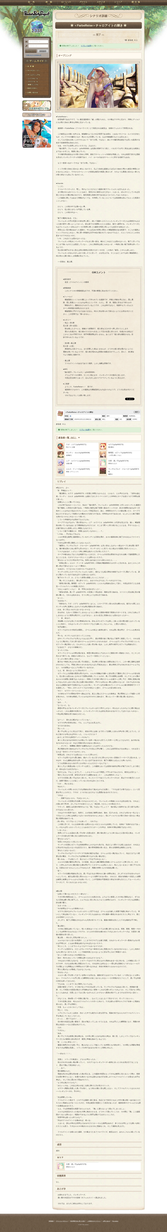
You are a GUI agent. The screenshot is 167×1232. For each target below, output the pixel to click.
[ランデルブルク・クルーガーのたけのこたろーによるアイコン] (103, 473)
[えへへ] (103, 449)
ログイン (31, 51)
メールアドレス (25, 42)
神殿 (48, 3)
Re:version (115, 1221)
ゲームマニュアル (36, 75)
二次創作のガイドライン (94, 1221)
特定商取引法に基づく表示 (77, 1221)
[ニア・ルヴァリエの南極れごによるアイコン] (61, 465)
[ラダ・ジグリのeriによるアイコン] (61, 449)
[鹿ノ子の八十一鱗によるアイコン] (103, 465)
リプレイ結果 (86, 46)
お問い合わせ (36, 93)
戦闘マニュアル (36, 84)
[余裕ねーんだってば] (61, 457)
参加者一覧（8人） (67, 437)
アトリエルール (36, 81)
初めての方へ (36, 88)
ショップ (118, 3)
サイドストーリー (36, 71)
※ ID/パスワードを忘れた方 (33, 55)
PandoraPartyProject (36, 13)
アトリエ (83, 3)
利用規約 (51, 1221)
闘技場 (136, 3)
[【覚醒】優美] (61, 473)
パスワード (25, 46)
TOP (31, 3)
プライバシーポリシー (62, 1221)
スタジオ (101, 3)
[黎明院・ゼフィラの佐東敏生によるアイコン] (103, 457)
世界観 (36, 66)
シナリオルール (36, 78)
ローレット (66, 3)
